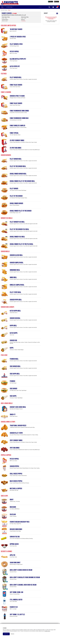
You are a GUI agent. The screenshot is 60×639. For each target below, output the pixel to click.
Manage (12, 633)
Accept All (6, 633)
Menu (2, 7)
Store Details (9, 7)
